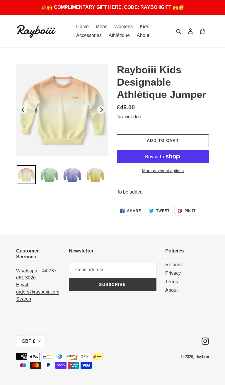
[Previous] (23, 110)
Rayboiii (202, 357)
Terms (171, 281)
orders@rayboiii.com (37, 291)
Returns (173, 264)
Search (23, 298)
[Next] (101, 110)
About (171, 290)
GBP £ (28, 341)
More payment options (163, 170)
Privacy (173, 273)
